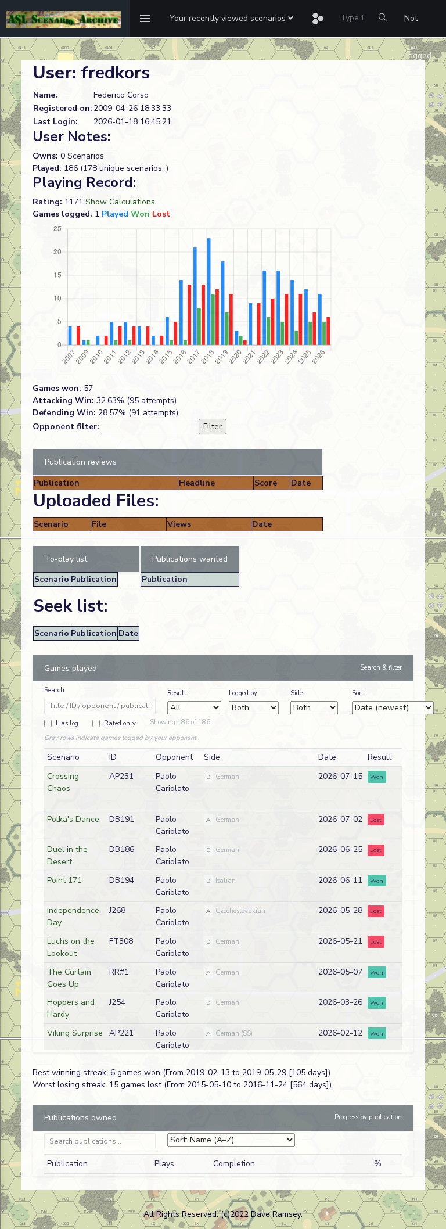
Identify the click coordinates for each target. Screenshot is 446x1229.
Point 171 (64, 880)
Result (176, 693)
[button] (231, 18)
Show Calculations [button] (120, 201)
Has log (67, 723)
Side (296, 693)
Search (54, 690)
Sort (358, 693)
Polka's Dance (73, 819)
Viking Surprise (75, 1032)
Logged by (243, 693)
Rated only (120, 723)
